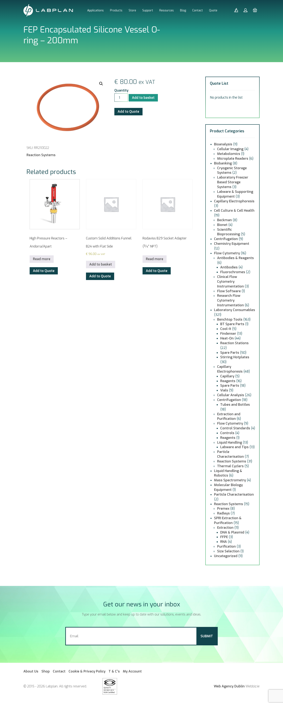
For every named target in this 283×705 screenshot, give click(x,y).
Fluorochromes (232, 272)
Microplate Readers (232, 158)
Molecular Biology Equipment (228, 487)
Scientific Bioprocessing (228, 232)
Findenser (228, 333)
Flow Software (229, 291)
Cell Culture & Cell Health (234, 210)
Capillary (227, 376)
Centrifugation (226, 239)
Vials (224, 390)
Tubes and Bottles (235, 404)
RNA (223, 542)
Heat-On (227, 338)
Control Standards (235, 428)
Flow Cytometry (227, 253)
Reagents (227, 381)
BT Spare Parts (232, 324)
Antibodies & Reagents (235, 258)
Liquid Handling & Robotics (228, 473)
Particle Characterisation (230, 454)
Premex (223, 508)
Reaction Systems (41, 155)
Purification (226, 546)
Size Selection (228, 551)
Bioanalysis (223, 144)
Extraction (225, 527)
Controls (227, 433)
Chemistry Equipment (231, 243)
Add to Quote (128, 111)
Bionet (222, 225)
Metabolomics (228, 154)
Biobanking (223, 163)
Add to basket (143, 97)
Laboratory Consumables (234, 310)
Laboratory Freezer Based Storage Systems (232, 182)
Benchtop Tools (229, 319)
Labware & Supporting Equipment (235, 194)
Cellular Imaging (230, 149)
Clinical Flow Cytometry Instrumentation (230, 282)
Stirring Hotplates (234, 357)
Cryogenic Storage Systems (232, 170)
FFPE (224, 537)
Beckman (224, 220)
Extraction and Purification (228, 416)
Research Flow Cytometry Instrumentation (230, 300)
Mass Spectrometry (230, 480)
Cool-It (225, 329)
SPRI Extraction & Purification (228, 520)
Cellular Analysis (230, 395)
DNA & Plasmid (232, 532)
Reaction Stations (234, 343)
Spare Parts (229, 352)
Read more (41, 259)
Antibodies (229, 267)
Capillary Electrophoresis (234, 201)
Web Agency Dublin (229, 686)
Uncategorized (225, 556)
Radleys (223, 513)
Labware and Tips (234, 447)
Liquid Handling (229, 442)
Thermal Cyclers (230, 466)
